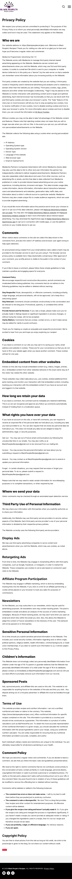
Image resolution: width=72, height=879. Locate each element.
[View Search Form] (63, 6)
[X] (8, 873)
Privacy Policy (49, 868)
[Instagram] (13, 873)
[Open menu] (69, 6)
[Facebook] (4, 873)
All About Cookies (42, 112)
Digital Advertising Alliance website (42, 213)
